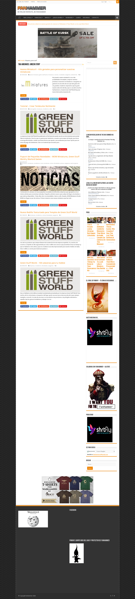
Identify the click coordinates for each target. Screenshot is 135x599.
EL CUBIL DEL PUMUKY (23, 1)
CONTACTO (95, 17)
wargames (67, 74)
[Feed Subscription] (83, 64)
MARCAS (47, 17)
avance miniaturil (34, 74)
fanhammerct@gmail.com (100, 454)
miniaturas (51, 74)
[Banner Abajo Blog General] (67, 489)
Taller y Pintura (27, 17)
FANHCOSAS (38, 17)
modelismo (46, 109)
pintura (62, 163)
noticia (51, 163)
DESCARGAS (86, 17)
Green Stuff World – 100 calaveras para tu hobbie (42, 263)
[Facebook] (104, 2)
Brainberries (92, 238)
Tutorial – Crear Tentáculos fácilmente (37, 106)
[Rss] (102, 2)
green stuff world (43, 74)
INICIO (19, 17)
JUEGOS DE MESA (58, 17)
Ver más (23, 95)
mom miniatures (45, 163)
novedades (62, 74)
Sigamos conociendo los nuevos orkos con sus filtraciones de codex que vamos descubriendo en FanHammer (57, 24)
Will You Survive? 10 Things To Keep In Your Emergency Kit (91, 263)
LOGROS (78, 17)
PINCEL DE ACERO (42, 1)
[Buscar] (117, 1)
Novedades (57, 163)
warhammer (74, 74)
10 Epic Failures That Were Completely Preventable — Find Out (110, 263)
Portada (21, 60)
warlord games (74, 163)
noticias (56, 74)
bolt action (24, 163)
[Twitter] (106, 2)
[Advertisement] (101, 100)
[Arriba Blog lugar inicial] (67, 42)
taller (50, 109)
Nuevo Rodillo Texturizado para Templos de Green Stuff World (48, 212)
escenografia (33, 109)
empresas (32, 265)
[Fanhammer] (31, 9)
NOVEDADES (69, 17)
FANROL (33, 1)
